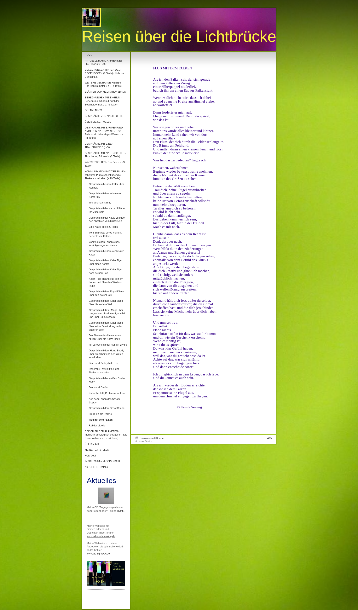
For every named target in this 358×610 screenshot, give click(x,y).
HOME (121, 511)
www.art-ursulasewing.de (101, 536)
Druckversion (146, 438)
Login (269, 437)
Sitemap (159, 438)
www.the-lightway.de (98, 553)
